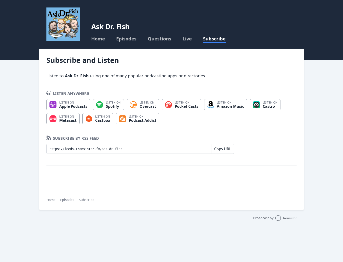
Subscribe (214, 38)
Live (187, 38)
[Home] (63, 24)
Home (98, 38)
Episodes (126, 38)
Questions (159, 38)
